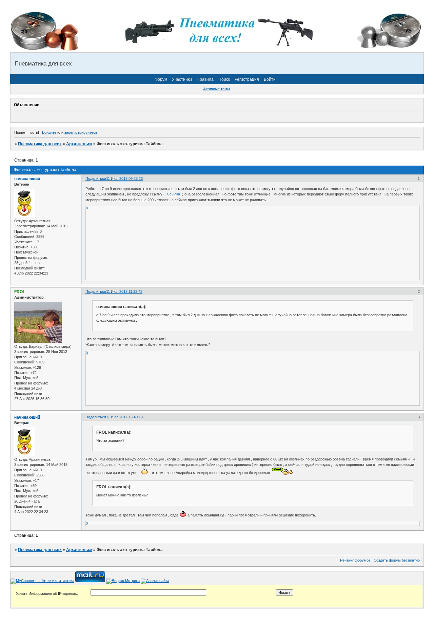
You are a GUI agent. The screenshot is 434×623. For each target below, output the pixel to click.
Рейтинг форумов (355, 560)
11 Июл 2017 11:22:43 (124, 291)
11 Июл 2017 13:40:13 (124, 417)
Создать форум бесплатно (397, 560)
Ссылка (173, 194)
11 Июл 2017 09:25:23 (124, 178)
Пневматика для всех (40, 143)
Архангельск (79, 143)
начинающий (27, 178)
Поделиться (95, 178)
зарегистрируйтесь (80, 132)
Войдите (49, 132)
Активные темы (216, 89)
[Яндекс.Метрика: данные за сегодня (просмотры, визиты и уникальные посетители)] (123, 581)
